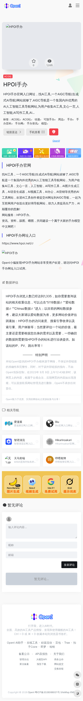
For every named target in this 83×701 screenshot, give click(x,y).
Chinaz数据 (22, 308)
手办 (70, 119)
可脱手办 (49, 119)
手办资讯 (32, 123)
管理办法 (24, 659)
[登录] (70, 5)
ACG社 (8, 76)
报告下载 (41, 664)
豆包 (58, 642)
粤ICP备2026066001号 (47, 692)
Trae (67, 642)
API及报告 (41, 653)
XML (72, 692)
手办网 (19, 123)
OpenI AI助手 (15, 642)
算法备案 (24, 664)
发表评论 (69, 564)
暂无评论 (15, 505)
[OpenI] (12, 6)
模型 (44, 123)
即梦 (43, 646)
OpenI (31, 692)
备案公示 (24, 653)
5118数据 (53, 302)
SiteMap (64, 692)
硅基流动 (46, 642)
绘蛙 (52, 646)
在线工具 (32, 642)
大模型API (41, 659)
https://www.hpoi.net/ (16, 243)
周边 (61, 119)
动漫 (37, 119)
